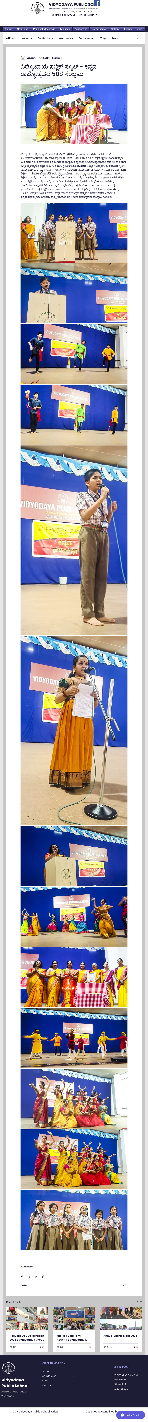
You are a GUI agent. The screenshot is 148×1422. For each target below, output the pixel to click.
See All (138, 1301)
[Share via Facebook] (22, 1276)
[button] (138, 38)
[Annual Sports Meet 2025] (121, 1318)
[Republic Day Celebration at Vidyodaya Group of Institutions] (27, 1318)
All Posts (11, 38)
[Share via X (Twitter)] (29, 1276)
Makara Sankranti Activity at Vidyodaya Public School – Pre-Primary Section (71, 1338)
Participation (87, 38)
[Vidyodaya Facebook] (97, 3)
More (115, 38)
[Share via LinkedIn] (36, 1276)
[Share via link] (43, 1276)
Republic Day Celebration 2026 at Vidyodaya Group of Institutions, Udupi (27, 1338)
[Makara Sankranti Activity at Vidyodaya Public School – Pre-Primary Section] (74, 1318)
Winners (27, 38)
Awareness (66, 38)
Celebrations (45, 38)
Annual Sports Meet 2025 (120, 1336)
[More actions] (125, 58)
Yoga (103, 38)
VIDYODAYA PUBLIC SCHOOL (76, 4)
